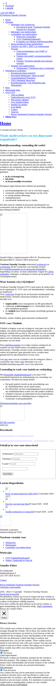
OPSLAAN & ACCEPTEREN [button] (13, 685)
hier (6, 359)
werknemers (5, 267)
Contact (3, 580)
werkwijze (9, 294)
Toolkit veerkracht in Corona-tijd (19, 512)
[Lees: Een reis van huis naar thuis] (7, 501)
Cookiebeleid (46, 606)
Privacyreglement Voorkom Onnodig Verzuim (19, 585)
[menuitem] (30, 20)
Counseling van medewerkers (18, 547)
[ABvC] (15, 403)
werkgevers (42, 264)
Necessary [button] (4, 650)
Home (5, 123)
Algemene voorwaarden (10, 587)
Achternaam (7, 454)
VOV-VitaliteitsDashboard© (17, 558)
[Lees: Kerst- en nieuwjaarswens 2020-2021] (7, 491)
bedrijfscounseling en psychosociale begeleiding (25, 269)
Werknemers (10, 545)
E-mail (6, 464)
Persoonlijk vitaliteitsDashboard (17, 375)
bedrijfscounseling (13, 345)
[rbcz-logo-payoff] (12, 420)
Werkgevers (10, 542)
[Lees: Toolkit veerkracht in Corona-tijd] (7, 509)
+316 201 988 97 (7, 13)
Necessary (7, 653)
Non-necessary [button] (6, 667)
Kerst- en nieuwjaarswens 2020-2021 (21, 494)
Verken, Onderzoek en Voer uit (18, 560)
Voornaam (6, 459)
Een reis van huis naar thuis (17, 504)
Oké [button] (39, 606)
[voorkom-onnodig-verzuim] (13, 15)
